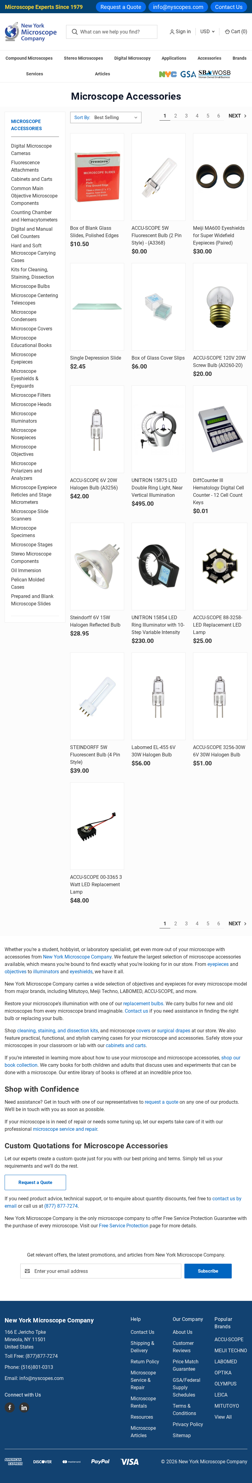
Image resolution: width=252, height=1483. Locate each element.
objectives (15, 972)
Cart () (238, 31)
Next (235, 116)
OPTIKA (223, 1373)
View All (223, 1417)
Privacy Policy (188, 1424)
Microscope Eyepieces (23, 358)
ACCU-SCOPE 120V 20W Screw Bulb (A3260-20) (219, 361)
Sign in (183, 31)
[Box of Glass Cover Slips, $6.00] (158, 306)
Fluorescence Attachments (25, 166)
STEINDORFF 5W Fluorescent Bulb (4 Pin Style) (95, 754)
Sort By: (82, 117)
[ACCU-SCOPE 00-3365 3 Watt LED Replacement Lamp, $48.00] (97, 826)
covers (144, 1031)
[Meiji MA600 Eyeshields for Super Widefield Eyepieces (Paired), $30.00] (220, 177)
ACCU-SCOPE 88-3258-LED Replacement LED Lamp (217, 625)
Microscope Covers (31, 329)
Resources (142, 1417)
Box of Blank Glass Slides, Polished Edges (94, 231)
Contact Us (228, 7)
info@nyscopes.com (178, 7)
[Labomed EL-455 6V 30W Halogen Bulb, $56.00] (158, 696)
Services (34, 73)
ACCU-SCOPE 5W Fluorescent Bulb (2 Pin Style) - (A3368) (157, 235)
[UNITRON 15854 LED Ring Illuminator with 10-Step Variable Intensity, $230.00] (158, 566)
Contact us (136, 1011)
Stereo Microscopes (83, 58)
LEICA (221, 1395)
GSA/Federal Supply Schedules (186, 1387)
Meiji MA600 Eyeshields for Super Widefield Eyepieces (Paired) (219, 235)
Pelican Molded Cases (28, 583)
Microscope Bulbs (30, 286)
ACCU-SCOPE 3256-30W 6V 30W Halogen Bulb (219, 751)
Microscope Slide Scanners (29, 515)
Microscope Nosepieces (23, 434)
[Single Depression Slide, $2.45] (97, 306)
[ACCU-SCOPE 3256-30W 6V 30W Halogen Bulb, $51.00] (220, 696)
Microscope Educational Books (31, 341)
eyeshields (81, 972)
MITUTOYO (227, 1406)
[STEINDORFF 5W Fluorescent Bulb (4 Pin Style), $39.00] (97, 696)
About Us (182, 1332)
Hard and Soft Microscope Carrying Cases (33, 253)
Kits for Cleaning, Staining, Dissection (32, 273)
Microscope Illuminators (24, 417)
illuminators (46, 972)
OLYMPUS (226, 1384)
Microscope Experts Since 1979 (44, 7)
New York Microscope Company (77, 957)
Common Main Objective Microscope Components (34, 195)
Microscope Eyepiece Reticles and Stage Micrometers (34, 494)
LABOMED (226, 1362)
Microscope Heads (31, 404)
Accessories (209, 58)
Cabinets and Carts (31, 179)
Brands (239, 58)
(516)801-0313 (37, 1367)
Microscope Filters (31, 395)
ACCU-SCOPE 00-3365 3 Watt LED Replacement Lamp (96, 884)
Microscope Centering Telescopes (34, 299)
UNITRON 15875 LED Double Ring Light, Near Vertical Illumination (157, 487)
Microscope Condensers (24, 315)
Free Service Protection (123, 1226)
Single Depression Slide (95, 358)
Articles (102, 73)
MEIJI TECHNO (231, 1350)
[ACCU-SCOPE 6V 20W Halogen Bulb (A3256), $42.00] (97, 429)
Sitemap (182, 1435)
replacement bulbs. (143, 1004)
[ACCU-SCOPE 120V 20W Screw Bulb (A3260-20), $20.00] (220, 306)
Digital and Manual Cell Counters (32, 232)
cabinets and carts (126, 1045)
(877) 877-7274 (61, 1206)
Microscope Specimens (23, 531)
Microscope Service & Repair (143, 1380)
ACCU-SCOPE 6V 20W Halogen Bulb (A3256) (94, 484)
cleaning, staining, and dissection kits (57, 1031)
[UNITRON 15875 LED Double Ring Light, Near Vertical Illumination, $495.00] (158, 429)
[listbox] (117, 117)
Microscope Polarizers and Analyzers (26, 470)
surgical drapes (173, 1031)
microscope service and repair (65, 1129)
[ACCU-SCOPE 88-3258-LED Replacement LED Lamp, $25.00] (220, 566)
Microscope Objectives (23, 450)
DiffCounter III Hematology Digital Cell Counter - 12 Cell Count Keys (218, 491)
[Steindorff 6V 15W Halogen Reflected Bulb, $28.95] (97, 566)
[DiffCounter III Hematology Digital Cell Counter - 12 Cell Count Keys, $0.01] (220, 429)
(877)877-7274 (42, 1356)
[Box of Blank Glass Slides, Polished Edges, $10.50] (97, 177)
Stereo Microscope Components (31, 557)
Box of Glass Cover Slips (158, 358)
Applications (174, 58)
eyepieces (218, 964)
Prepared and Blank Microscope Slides (32, 600)
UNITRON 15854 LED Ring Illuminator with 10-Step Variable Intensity (158, 625)
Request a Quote (121, 7)
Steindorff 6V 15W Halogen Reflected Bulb (95, 621)
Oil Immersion (26, 570)
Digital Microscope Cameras (31, 149)
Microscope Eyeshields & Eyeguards (24, 378)
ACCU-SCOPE (229, 1339)
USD (205, 31)
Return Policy (145, 1362)
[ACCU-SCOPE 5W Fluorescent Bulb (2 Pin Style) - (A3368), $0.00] (158, 177)
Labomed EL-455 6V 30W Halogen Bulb (153, 751)
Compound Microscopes (29, 58)
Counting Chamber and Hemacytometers (34, 216)
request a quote (161, 1102)
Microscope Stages (32, 545)
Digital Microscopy (132, 58)
